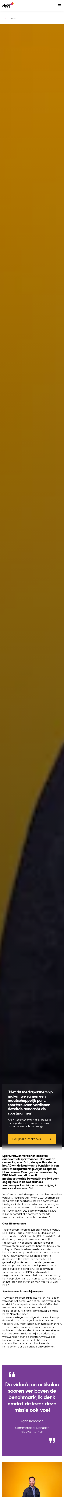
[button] (32, 1139)
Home (13, 18)
